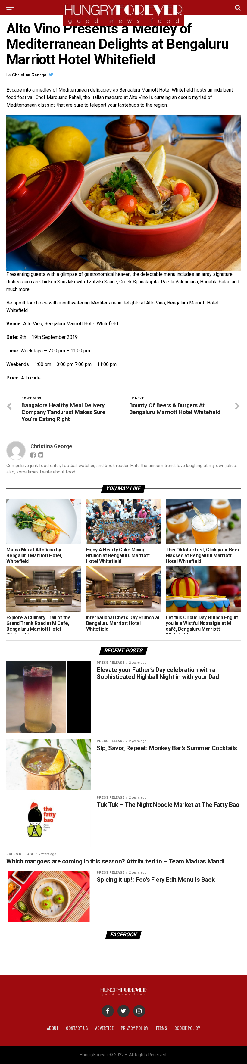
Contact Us (77, 1028)
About (53, 1028)
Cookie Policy (187, 1028)
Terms (161, 1028)
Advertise (104, 1028)
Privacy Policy (134, 1028)
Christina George (29, 75)
